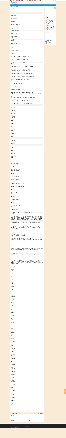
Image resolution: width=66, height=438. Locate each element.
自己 (46, 28)
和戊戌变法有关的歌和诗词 (49, 40)
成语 (47, 25)
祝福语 (49, 27)
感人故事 (37, 0)
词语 (48, 28)
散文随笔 (35, 0)
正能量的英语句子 (13, 420)
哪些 (48, 22)
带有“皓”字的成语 (47, 39)
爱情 (53, 26)
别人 (51, 20)
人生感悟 (24, 0)
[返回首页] (64, 390)
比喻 (51, 26)
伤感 (46, 20)
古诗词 (50, 21)
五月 (11, 14)
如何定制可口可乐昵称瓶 (14, 413)
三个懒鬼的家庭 (47, 38)
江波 (28, 410)
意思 (52, 23)
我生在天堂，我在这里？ (48, 42)
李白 (49, 26)
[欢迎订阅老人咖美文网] (55, 0)
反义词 (46, 21)
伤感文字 (32, 0)
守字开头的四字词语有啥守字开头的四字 (38, 413)
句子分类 (40, 0)
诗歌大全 (17, 0)
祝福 (47, 27)
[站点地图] (53, 0)
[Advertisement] (20, 433)
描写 (46, 26)
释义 (51, 29)
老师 (53, 27)
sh (47, 19)
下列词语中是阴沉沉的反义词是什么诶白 (32, 419)
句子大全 (19, 0)
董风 (12, 30)
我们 (49, 25)
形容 (48, 23)
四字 (49, 22)
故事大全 (22, 0)
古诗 (48, 21)
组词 (52, 27)
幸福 (53, 22)
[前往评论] (64, 391)
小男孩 (55, 425)
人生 (50, 19)
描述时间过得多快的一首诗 (14, 419)
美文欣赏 (30, 0)
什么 (52, 19)
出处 (49, 20)
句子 (53, 21)
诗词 (52, 28)
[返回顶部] (64, 393)
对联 (51, 22)
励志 (52, 20)
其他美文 (27, 0)
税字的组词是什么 (48, 41)
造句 (49, 29)
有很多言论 (47, 43)
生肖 (46, 27)
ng (46, 19)
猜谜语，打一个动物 (48, 33)
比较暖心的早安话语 (30, 420)
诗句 (50, 28)
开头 (46, 23)
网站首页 (11, 0)
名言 (46, 22)
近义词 (47, 29)
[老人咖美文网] (14, 1)
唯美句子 (14, 0)
